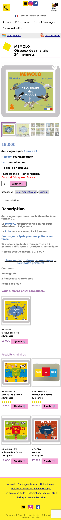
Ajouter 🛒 (18, 183)
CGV (54, 493)
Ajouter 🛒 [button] (20, 341)
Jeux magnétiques (26, 192)
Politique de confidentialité (31, 497)
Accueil (7, 22)
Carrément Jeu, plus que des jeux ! (24, 515)
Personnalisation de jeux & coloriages (31, 488)
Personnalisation (13, 28)
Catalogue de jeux (27, 484)
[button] (54, 67)
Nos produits (14, 35)
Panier (53, 11)
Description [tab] (12, 200)
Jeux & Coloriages (44, 22)
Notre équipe (47, 484)
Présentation (22, 22)
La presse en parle (15, 493)
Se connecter (52, 35)
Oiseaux (44, 192)
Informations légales (39, 493)
